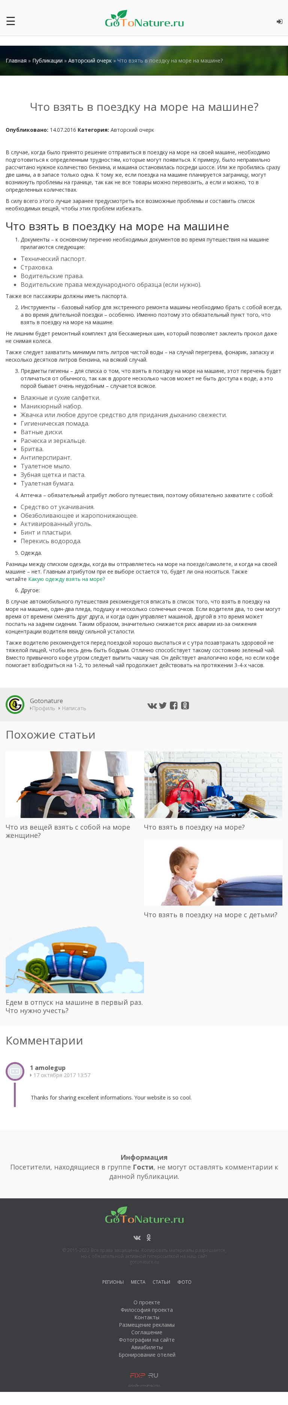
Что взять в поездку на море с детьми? (211, 914)
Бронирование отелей (147, 1354)
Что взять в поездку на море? (194, 826)
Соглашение (146, 1332)
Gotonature (46, 701)
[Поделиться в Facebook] (174, 705)
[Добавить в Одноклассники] (185, 705)
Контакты (146, 1317)
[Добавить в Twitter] (163, 705)
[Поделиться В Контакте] (151, 705)
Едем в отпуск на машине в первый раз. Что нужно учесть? (74, 1006)
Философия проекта (147, 1309)
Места (138, 1283)
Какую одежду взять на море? (66, 579)
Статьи (161, 1283)
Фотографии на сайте (147, 1339)
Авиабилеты (147, 1347)
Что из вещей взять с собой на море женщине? (68, 831)
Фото (184, 1283)
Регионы (113, 1283)
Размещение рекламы (147, 1324)
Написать (73, 708)
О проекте (147, 1302)
